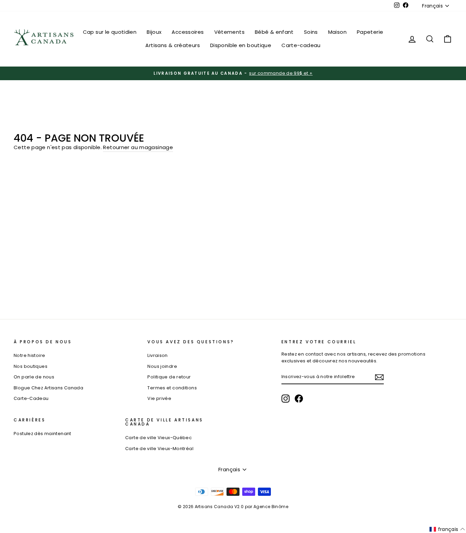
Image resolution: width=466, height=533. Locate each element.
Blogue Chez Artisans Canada (48, 388)
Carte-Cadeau (31, 398)
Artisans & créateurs (172, 45)
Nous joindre (162, 366)
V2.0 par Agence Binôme (261, 506)
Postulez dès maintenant (42, 433)
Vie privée (159, 398)
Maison (337, 31)
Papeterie (370, 31)
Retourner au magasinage (138, 147)
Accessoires (188, 31)
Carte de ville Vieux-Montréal (159, 448)
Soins (311, 31)
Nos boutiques (30, 366)
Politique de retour (169, 377)
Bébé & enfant (274, 31)
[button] (447, 529)
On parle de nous (34, 377)
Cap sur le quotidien (110, 31)
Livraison (157, 355)
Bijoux (154, 31)
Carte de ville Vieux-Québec (158, 438)
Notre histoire (29, 355)
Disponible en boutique (240, 45)
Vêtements (229, 31)
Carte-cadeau (301, 45)
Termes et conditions (172, 388)
